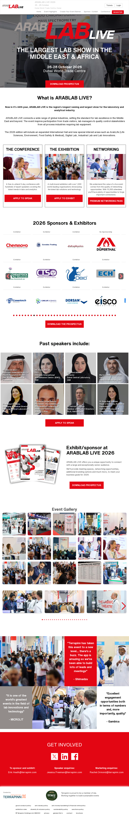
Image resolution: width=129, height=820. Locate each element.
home (39, 11)
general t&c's (58, 813)
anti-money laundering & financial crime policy (68, 805)
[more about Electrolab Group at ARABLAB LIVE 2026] (76, 245)
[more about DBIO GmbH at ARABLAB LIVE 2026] (17, 273)
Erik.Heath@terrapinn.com (22, 772)
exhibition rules (21, 809)
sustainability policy (61, 809)
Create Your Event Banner (70, 11)
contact (69, 813)
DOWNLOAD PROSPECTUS (64, 84)
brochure (79, 813)
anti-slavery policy (41, 805)
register (117, 12)
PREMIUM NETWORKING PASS (106, 201)
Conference (105, 11)
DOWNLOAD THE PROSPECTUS (64, 324)
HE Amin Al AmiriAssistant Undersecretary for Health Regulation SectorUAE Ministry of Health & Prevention (16, 375)
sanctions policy (78, 809)
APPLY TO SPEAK (22, 198)
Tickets (109, 5)
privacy (46, 813)
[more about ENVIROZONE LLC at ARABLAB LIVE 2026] (76, 300)
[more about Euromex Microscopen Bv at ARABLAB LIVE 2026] (105, 300)
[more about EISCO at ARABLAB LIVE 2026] (46, 300)
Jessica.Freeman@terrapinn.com (64, 772)
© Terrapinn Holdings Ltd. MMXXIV (28, 813)
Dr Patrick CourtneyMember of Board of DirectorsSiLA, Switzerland (80, 409)
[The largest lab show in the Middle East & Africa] (11, 6)
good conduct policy (23, 805)
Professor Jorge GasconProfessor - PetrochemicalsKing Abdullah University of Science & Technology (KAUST (47, 406)
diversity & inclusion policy (40, 809)
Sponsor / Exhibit (91, 11)
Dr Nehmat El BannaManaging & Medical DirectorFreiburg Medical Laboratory (16, 406)
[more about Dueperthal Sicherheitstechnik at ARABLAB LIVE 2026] (46, 245)
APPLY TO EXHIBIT (64, 198)
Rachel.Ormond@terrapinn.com (107, 772)
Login (119, 5)
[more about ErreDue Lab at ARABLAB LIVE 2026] (105, 245)
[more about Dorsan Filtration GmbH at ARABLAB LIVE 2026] (17, 300)
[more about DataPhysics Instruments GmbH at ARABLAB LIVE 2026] (17, 245)
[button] (123, 606)
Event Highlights (50, 11)
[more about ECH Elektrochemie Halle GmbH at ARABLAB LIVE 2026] (46, 273)
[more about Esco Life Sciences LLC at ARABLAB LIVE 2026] (105, 273)
